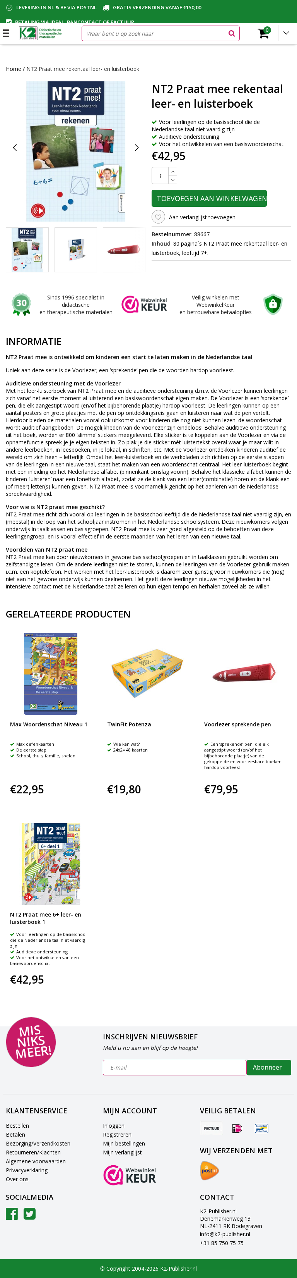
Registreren (117, 1134)
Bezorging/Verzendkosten (38, 1143)
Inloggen (114, 1125)
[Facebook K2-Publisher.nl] (12, 1216)
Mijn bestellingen (124, 1143)
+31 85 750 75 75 (222, 1243)
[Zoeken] (232, 33)
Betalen (15, 1134)
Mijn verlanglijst (122, 1152)
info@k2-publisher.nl (225, 1234)
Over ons (17, 1179)
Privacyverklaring (27, 1170)
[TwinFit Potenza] (148, 674)
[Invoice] (211, 1128)
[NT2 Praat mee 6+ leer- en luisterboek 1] (51, 864)
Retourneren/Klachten (33, 1152)
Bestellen (17, 1125)
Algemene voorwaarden (36, 1161)
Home (13, 68)
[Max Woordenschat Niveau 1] (51, 674)
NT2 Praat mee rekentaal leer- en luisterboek (82, 68)
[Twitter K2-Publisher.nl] (30, 1216)
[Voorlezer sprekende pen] (245, 674)
